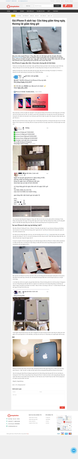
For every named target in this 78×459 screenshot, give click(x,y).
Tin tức (47, 421)
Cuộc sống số (43, 15)
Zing (47, 234)
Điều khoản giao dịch (33, 419)
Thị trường (18, 15)
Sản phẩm (48, 419)
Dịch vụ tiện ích (32, 421)
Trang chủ (48, 417)
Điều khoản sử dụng (33, 417)
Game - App (50, 15)
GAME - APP (14, 384)
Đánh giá (32, 15)
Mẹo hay (37, 15)
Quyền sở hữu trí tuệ (33, 423)
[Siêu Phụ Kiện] (12, 415)
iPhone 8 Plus (18, 57)
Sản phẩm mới (26, 15)
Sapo (28, 433)
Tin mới (13, 15)
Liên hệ (47, 423)
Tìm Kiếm (57, 5)
